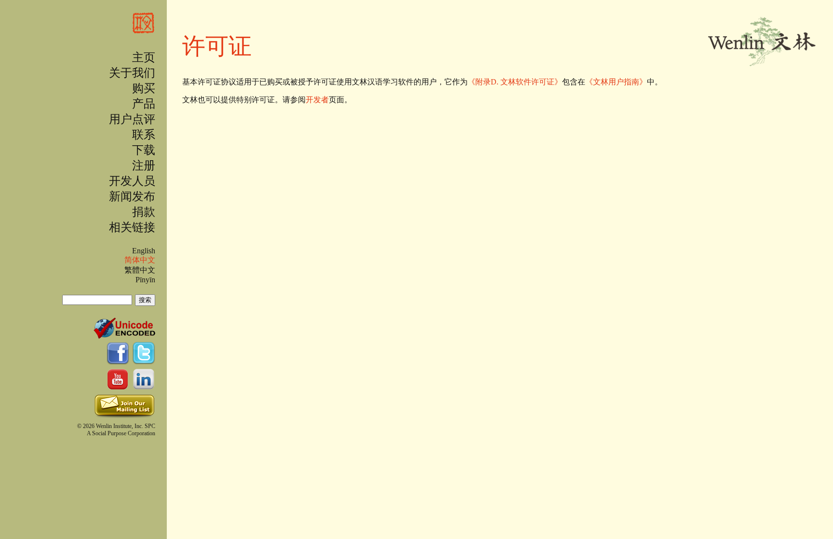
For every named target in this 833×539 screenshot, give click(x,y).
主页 (143, 57)
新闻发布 (132, 196)
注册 (143, 165)
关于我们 (132, 73)
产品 (143, 103)
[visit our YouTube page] (119, 387)
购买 (143, 88)
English (143, 251)
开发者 (317, 100)
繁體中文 (139, 270)
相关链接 (132, 227)
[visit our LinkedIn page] (143, 387)
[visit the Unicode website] (124, 335)
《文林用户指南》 (616, 82)
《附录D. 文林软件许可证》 (515, 82)
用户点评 (132, 119)
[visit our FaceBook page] (119, 361)
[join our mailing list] (124, 416)
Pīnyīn (145, 280)
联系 (143, 134)
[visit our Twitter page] (143, 361)
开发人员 (132, 181)
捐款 (143, 212)
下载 (143, 150)
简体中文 (139, 260)
